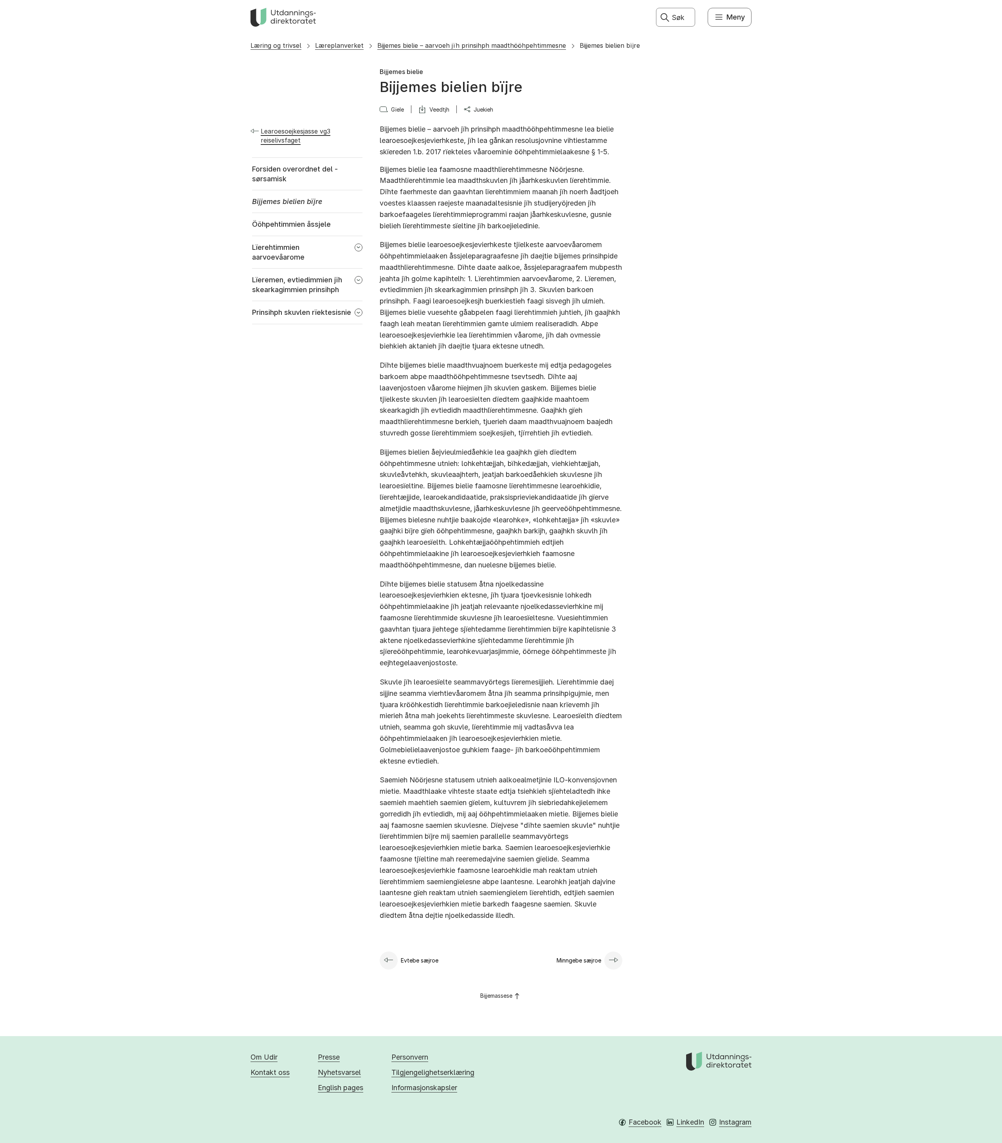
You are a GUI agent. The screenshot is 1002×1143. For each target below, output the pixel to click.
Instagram (735, 1122)
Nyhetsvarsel (339, 1072)
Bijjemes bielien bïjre (610, 45)
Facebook (645, 1122)
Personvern (409, 1057)
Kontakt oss (270, 1072)
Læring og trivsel (275, 45)
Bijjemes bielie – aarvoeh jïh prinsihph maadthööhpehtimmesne (471, 45)
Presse (329, 1057)
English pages (340, 1087)
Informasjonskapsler (424, 1087)
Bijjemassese (496, 995)
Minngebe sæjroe (579, 960)
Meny (735, 17)
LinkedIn (690, 1122)
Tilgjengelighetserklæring (432, 1072)
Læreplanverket (339, 45)
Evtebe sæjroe (419, 960)
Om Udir (264, 1057)
